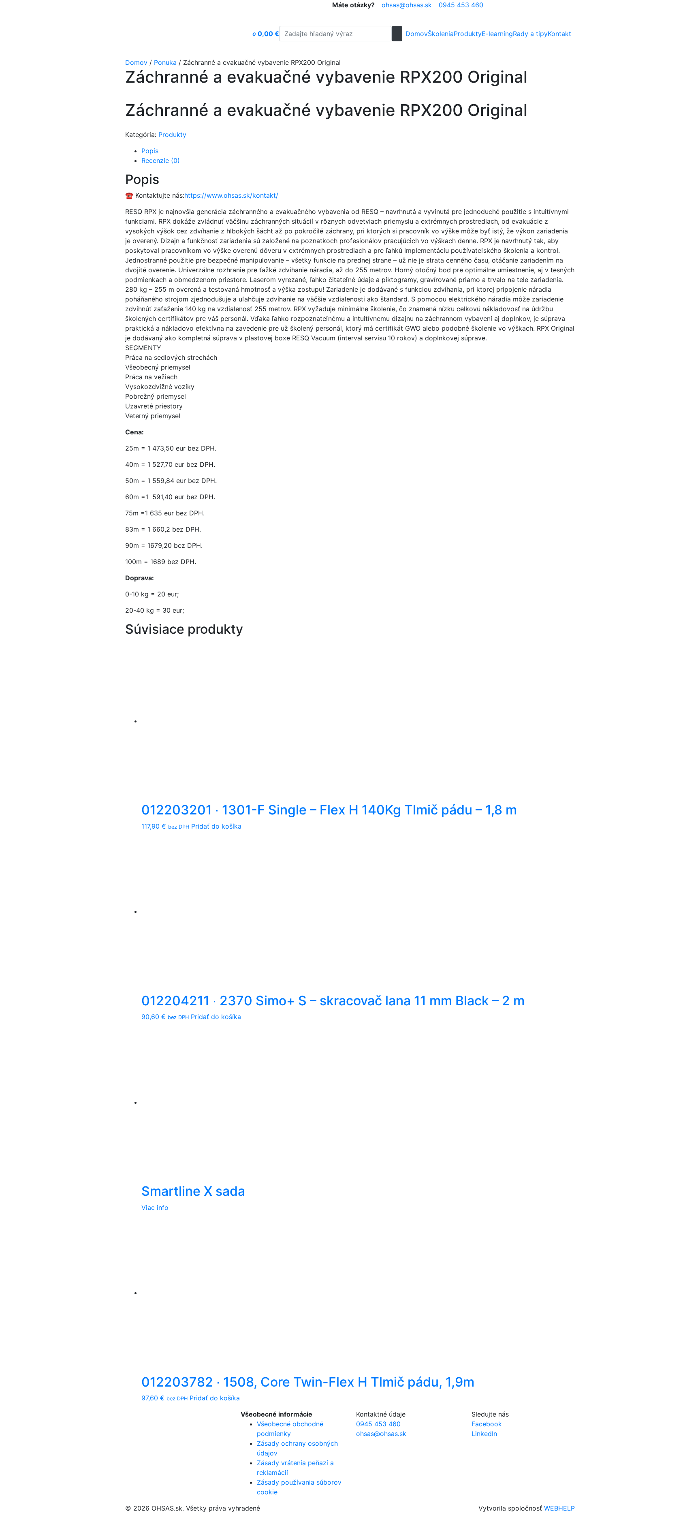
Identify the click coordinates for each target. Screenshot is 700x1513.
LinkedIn (484, 1434)
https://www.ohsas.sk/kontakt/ (231, 195)
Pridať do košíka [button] (216, 826)
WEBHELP (559, 1508)
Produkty (468, 34)
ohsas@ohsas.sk (407, 5)
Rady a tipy (530, 34)
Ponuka (165, 62)
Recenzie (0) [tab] (160, 160)
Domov (416, 34)
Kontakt (559, 34)
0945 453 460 (461, 5)
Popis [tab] (149, 151)
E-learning (497, 34)
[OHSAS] (184, 33)
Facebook (487, 1424)
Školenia (441, 34)
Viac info (155, 1207)
